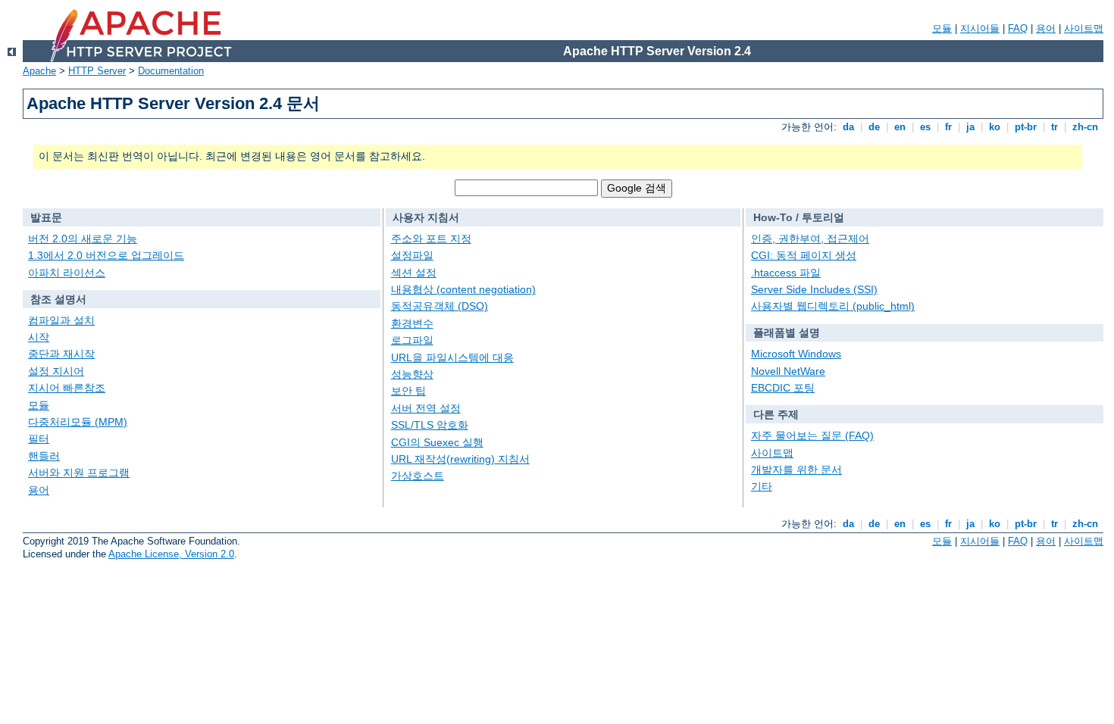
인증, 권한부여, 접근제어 (810, 238)
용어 (1046, 28)
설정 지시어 (56, 371)
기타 (761, 486)
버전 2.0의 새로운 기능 (82, 238)
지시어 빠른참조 (66, 388)
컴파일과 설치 (61, 320)
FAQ (1018, 28)
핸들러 (44, 456)
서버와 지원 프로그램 (79, 473)
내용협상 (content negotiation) (463, 289)
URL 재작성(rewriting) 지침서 (460, 459)
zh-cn (1085, 127)
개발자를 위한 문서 (796, 469)
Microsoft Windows (796, 354)
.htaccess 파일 (786, 273)
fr (948, 127)
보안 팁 (408, 391)
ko (994, 127)
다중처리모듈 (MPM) (77, 422)
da (848, 127)
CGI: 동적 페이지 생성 (803, 255)
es (925, 127)
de (874, 127)
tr (1054, 127)
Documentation (171, 70)
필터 (38, 438)
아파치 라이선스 (66, 273)
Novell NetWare (788, 371)
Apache (39, 70)
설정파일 (412, 255)
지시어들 (980, 28)
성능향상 (412, 374)
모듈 (942, 28)
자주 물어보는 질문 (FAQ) (812, 435)
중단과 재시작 (61, 354)
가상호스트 (417, 476)
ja (970, 127)
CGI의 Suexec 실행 (437, 442)
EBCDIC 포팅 (783, 388)
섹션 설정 (414, 273)
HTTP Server (97, 70)
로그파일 (412, 340)
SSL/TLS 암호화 (429, 425)
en (900, 127)
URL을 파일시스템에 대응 (452, 357)
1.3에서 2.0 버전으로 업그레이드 (106, 255)
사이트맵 (1083, 28)
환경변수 (412, 323)
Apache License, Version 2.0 (171, 554)
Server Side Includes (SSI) (814, 289)
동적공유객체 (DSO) (439, 306)
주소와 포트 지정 (431, 238)
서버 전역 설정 (426, 408)
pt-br (1026, 127)
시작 (38, 337)
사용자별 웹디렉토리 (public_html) (833, 306)
